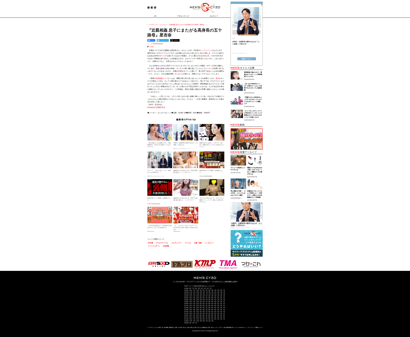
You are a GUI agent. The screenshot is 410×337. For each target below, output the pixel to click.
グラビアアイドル (162, 243)
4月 (202, 288)
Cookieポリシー (242, 327)
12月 (190, 290)
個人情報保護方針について (231, 327)
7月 (193, 288)
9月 (201, 290)
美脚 (180, 71)
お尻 (207, 56)
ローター (208, 68)
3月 (205, 288)
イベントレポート (154, 246)
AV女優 (151, 46)
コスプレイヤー (176, 243)
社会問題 (166, 246)
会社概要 (166, 327)
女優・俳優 (198, 243)
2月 (208, 288)
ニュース (149, 44)
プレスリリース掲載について (255, 327)
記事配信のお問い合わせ (207, 327)
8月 (190, 288)
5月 (199, 288)
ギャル (162, 56)
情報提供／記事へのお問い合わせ (177, 327)
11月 (194, 290)
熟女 (217, 78)
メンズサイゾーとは (152, 327)
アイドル (188, 243)
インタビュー (209, 243)
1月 (211, 288)
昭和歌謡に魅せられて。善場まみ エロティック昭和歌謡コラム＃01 (253, 74)
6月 (196, 288)
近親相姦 (159, 78)
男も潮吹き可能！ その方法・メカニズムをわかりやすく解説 (238, 193)
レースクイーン (206, 50)
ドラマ (165, 78)
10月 (197, 290)
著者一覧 (160, 327)
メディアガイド (219, 327)
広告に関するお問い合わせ (194, 327)
